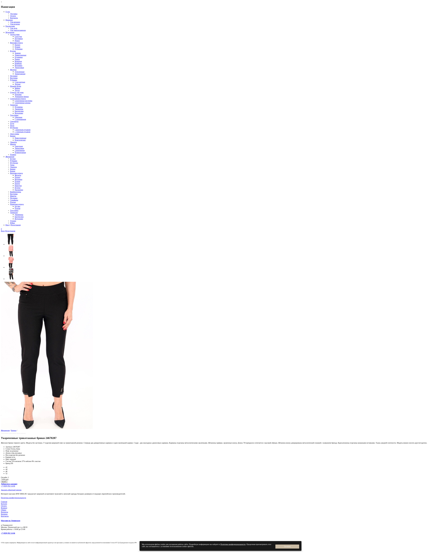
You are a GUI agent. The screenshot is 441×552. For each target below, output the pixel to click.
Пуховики (19, 57)
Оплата (13, 16)
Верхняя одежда (16, 43)
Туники (13, 221)
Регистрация (16, 225)
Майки (17, 88)
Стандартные (20, 82)
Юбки (12, 223)
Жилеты (13, 70)
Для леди (13, 28)
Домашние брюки (22, 97)
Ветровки (18, 65)
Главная (4, 502)
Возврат (4, 508)
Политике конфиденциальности (233, 544)
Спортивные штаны (22, 103)
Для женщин (15, 22)
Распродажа (10, 26)
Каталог (4, 504)
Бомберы (18, 63)
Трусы (17, 90)
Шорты (13, 144)
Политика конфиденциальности (13, 498)
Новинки (9, 20)
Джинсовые (19, 68)
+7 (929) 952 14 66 (8, 486)
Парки (17, 59)
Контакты (14, 18)
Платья (13, 202)
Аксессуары (15, 34)
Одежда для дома (17, 92)
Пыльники (19, 190)
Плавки (13, 155)
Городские (19, 146)
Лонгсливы (14, 134)
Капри (12, 171)
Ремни (17, 41)
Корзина (4, 514)
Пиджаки (13, 76)
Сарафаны (14, 200)
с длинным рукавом (22, 132)
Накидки (18, 186)
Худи (12, 123)
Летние (17, 84)
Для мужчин (15, 24)
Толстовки (14, 115)
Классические (20, 140)
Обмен (3, 510)
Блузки (13, 159)
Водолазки (19, 113)
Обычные (18, 117)
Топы (12, 165)
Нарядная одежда (17, 204)
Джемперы (19, 109)
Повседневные (20, 138)
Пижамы (18, 94)
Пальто (17, 45)
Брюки (12, 136)
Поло (12, 126)
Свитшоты (14, 121)
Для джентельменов (18, 30)
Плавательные (20, 152)
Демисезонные (20, 55)
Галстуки (18, 37)
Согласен (287, 546)
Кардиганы (19, 111)
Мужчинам (10, 32)
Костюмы (14, 78)
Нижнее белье (15, 86)
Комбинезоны (15, 192)
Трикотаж (14, 105)
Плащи (17, 47)
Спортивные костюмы (23, 101)
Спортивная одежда (18, 99)
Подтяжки (19, 39)
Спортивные (20, 150)
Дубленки (19, 49)
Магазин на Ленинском (10, 521)
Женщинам (10, 157)
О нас (8, 12)
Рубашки (13, 80)
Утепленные (19, 72)
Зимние (18, 53)
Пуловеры (19, 107)
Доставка (13, 14)
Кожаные (18, 61)
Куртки (13, 51)
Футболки (14, 128)
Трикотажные (20, 74)
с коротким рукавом (22, 130)
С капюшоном (20, 119)
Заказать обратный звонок (11, 490)
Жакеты (13, 196)
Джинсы (13, 142)
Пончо (17, 184)
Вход (7, 225)
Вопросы (4, 512)
